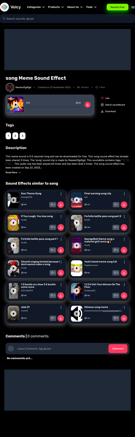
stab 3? (25, 307)
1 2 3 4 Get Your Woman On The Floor (102, 285)
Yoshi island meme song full (100, 261)
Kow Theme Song (31, 193)
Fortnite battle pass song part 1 (39, 239)
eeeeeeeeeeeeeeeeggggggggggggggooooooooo (103, 311)
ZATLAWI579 (27, 290)
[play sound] (16, 105)
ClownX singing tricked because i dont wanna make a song (40, 263)
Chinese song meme (96, 307)
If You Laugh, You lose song (37, 216)
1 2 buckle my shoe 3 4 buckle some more (38, 285)
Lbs (86, 197)
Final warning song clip (97, 193)
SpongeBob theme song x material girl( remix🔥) (99, 240)
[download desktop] (88, 105)
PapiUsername (91, 265)
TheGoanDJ (89, 290)
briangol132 (26, 197)
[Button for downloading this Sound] (60, 204)
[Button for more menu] (61, 193)
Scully (24, 220)
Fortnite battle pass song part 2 (102, 216)
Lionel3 (24, 311)
